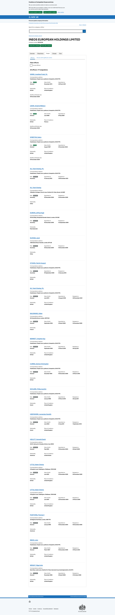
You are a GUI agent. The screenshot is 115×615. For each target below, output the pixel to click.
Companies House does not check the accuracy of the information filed (43, 23)
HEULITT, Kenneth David (38, 439)
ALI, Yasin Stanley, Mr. (37, 169)
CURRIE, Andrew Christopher (39, 364)
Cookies (34, 608)
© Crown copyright (82, 611)
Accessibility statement (48, 608)
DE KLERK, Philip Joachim (38, 389)
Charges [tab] (54, 53)
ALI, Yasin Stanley (35, 187)
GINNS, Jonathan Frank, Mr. (39, 74)
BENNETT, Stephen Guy (37, 339)
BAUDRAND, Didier (36, 313)
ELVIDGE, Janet (35, 238)
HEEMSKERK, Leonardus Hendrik (40, 414)
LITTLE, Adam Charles (37, 464)
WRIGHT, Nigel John (36, 565)
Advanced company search (35, 35)
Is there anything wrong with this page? (78, 596)
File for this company (46, 45)
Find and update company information (38, 20)
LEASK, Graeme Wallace (37, 106)
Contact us (39, 608)
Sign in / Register (82, 24)
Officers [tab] (32, 57)
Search (84, 31)
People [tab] (48, 53)
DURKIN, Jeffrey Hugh (37, 213)
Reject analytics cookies (50, 12)
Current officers (37, 65)
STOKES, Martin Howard (38, 263)
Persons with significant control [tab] (44, 57)
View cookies (61, 12)
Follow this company (34, 45)
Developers (56, 608)
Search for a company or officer (36, 27)
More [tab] (60, 53)
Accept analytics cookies (35, 12)
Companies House (36, 611)
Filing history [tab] (40, 53)
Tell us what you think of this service (36, 596)
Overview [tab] (32, 53)
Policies (30, 608)
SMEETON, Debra (35, 137)
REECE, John (34, 540)
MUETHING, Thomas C (37, 515)
